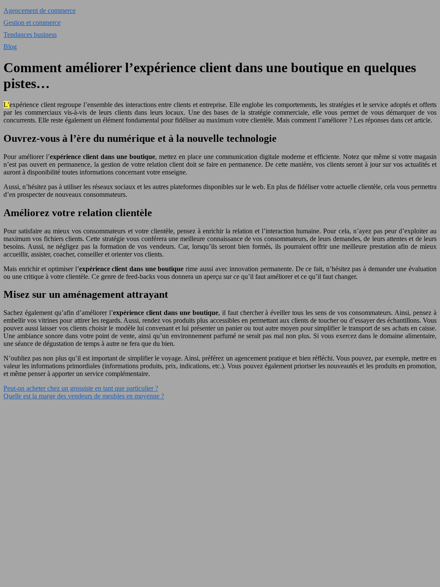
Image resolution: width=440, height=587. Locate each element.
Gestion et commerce (32, 22)
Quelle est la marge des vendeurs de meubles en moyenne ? (83, 396)
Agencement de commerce (39, 10)
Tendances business (30, 34)
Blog (10, 46)
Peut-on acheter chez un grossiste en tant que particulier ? (80, 388)
